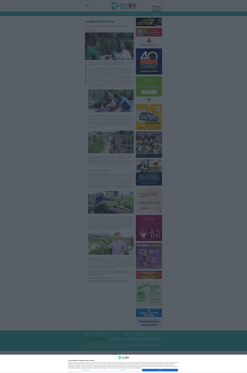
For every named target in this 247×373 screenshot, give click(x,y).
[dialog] (123, 364)
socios (78, 362)
